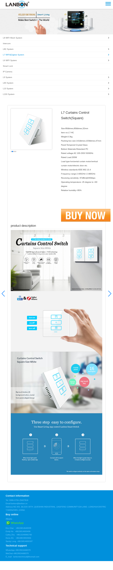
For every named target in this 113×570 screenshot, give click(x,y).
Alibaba (9, 519)
